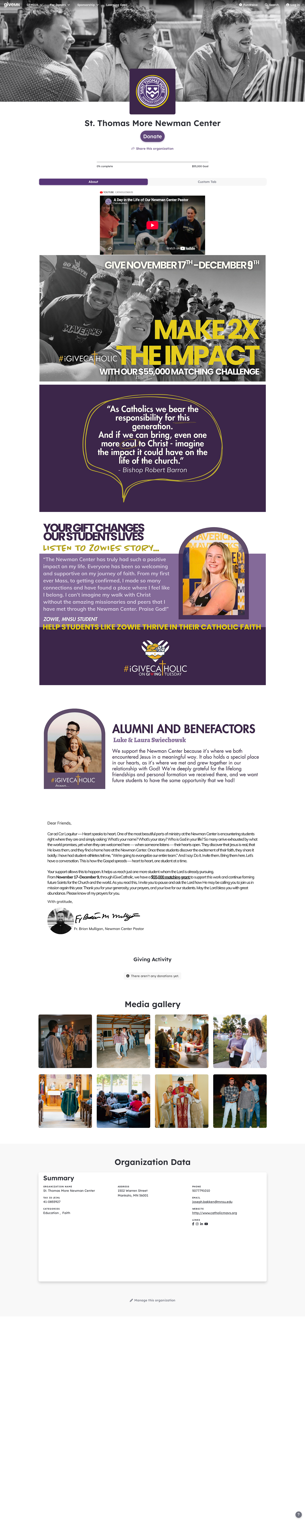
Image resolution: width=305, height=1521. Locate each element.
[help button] (298, 1514)
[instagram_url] (197, 1224)
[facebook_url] (193, 1224)
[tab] (93, 182)
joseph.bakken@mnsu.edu (212, 1202)
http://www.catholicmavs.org (214, 1213)
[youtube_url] (206, 1224)
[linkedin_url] (201, 1224)
